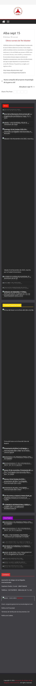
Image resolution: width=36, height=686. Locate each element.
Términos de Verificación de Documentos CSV (15, 612)
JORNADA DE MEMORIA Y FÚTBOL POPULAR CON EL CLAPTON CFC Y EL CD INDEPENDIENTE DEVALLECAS (17, 294)
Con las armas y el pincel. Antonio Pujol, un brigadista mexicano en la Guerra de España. (18, 498)
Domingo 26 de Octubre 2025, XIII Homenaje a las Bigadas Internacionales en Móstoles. (17, 131)
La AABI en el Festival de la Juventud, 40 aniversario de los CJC (16, 277)
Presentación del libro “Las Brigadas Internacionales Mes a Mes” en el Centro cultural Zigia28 (16, 450)
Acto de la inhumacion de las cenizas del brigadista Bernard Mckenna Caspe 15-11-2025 (17, 116)
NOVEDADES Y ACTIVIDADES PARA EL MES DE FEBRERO (17, 458)
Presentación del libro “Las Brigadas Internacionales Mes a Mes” (15, 488)
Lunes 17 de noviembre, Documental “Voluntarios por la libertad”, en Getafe (16, 536)
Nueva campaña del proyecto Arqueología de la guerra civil (18, 81)
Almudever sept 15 (25, 87)
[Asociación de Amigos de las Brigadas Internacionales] (3, 21)
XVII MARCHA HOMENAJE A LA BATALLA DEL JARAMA (17, 547)
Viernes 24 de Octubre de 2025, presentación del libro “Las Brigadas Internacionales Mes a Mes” (15, 481)
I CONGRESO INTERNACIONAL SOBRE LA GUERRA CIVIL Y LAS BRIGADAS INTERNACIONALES (17, 507)
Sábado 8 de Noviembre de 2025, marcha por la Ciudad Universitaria (17, 271)
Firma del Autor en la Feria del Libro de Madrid (16, 442)
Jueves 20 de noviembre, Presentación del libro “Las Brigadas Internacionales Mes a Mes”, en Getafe (17, 472)
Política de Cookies (7, 615)
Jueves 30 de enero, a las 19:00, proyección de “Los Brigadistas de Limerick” (18, 553)
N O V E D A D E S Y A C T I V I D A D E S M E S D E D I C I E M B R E (17, 464)
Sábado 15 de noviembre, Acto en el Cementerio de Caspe (15, 123)
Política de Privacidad (8, 608)
